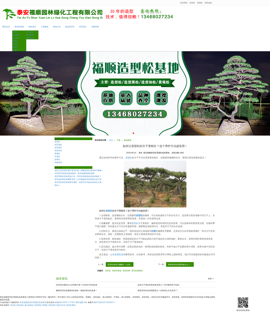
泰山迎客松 (29, 305)
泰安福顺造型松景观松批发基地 (33, 302)
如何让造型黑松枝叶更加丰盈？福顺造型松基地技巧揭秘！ (79, 170)
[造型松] (155, 184)
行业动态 (30, 31)
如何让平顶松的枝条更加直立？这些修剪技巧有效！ (159, 284)
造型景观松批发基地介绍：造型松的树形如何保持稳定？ (78, 176)
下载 (118, 140)
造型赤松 (58, 150)
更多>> (57, 185)
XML (86, 302)
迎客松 (15, 46)
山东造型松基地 (117, 254)
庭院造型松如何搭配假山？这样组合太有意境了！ (158, 290)
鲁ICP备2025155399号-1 (104, 302)
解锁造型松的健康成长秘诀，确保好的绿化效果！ (76, 290)
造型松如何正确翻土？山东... (120, 264)
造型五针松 (61, 305)
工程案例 (44, 26)
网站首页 (6, 26)
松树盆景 (58, 162)
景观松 (200, 2)
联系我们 (83, 26)
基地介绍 (56, 26)
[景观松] (135, 93)
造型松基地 (19, 26)
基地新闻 (30, 34)
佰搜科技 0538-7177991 (65, 302)
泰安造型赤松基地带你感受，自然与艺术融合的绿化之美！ (79, 182)
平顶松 (15, 43)
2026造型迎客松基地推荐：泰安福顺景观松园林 (75, 173)
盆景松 (15, 49)
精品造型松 (70, 26)
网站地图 (79, 302)
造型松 (192, 2)
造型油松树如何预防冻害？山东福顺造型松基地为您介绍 (78, 179)
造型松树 (126, 270)
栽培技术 (30, 37)
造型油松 (208, 2)
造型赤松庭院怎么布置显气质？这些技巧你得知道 (76, 284)
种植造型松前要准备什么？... (180, 264)
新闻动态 (32, 26)
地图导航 (95, 26)
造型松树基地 (137, 270)
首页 (111, 140)
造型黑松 (184, 2)
